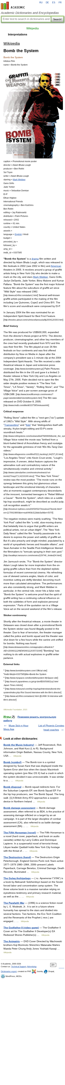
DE (47, 2)
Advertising (31, 966)
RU (40, 2)
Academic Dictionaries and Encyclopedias (30, 13)
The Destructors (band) (17, 857)
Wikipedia (32, 28)
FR (60, 2)
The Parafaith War (13, 903)
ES (53, 2)
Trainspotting (11, 425)
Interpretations (17, 34)
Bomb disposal (12, 786)
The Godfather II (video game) (21, 927)
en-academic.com (13, 5)
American (56, 266)
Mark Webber (19, 179)
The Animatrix (11, 941)
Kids (28, 425)
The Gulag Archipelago (17, 878)
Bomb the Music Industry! (18, 744)
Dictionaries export (9, 971)
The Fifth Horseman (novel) (19, 832)
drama (35, 258)
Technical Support (18, 966)
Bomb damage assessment (19, 807)
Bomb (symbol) (12, 762)
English (18, 234)
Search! (57, 19)
